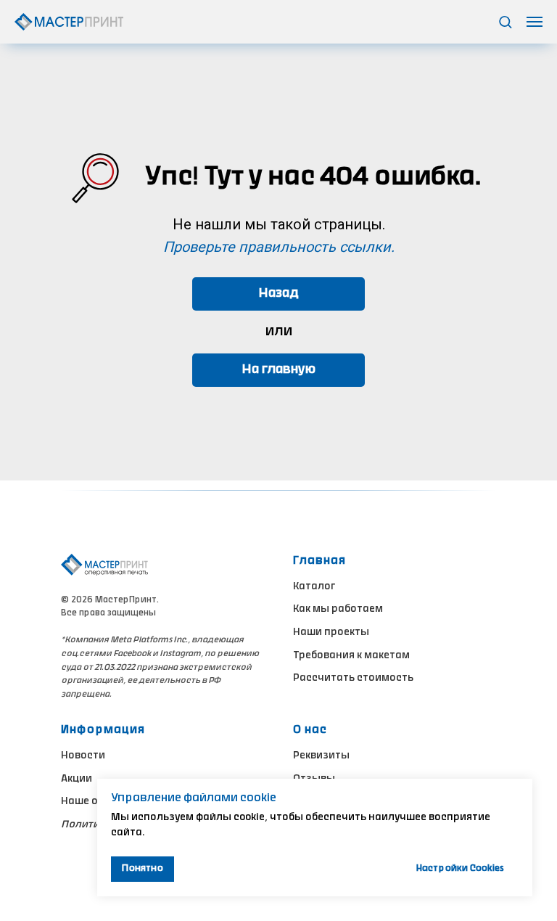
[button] (505, 21)
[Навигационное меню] (534, 22)
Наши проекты (331, 633)
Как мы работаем (338, 609)
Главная (319, 561)
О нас (310, 730)
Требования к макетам (351, 656)
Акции (76, 779)
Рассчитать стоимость (353, 678)
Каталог (314, 587)
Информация (103, 730)
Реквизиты (321, 756)
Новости (83, 756)
